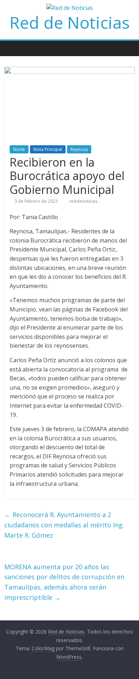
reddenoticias (83, 201)
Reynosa (79, 149)
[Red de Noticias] (11, 48)
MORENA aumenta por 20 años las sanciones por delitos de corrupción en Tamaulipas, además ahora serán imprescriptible (64, 582)
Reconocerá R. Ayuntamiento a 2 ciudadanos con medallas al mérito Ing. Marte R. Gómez (64, 524)
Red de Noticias (70, 22)
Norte (19, 149)
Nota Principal (48, 149)
